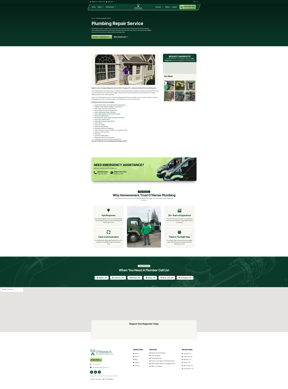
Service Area (110, 7)
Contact (174, 7)
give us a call (100, 99)
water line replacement (101, 135)
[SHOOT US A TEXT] (111, 172)
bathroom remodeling (101, 126)
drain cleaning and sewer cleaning (104, 112)
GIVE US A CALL (102, 172)
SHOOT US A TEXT (120, 172)
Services (158, 7)
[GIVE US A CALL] (95, 172)
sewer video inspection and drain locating (107, 114)
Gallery (167, 7)
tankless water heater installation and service (108, 107)
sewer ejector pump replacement (104, 121)
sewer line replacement (101, 116)
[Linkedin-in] (95, 372)
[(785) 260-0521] (181, 7)
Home (94, 7)
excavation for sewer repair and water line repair (109, 117)
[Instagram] (99, 372)
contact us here (110, 99)
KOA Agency (109, 379)
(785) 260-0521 (189, 6)
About (100, 7)
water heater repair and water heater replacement (109, 105)
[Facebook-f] (91, 372)
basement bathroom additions (103, 128)
